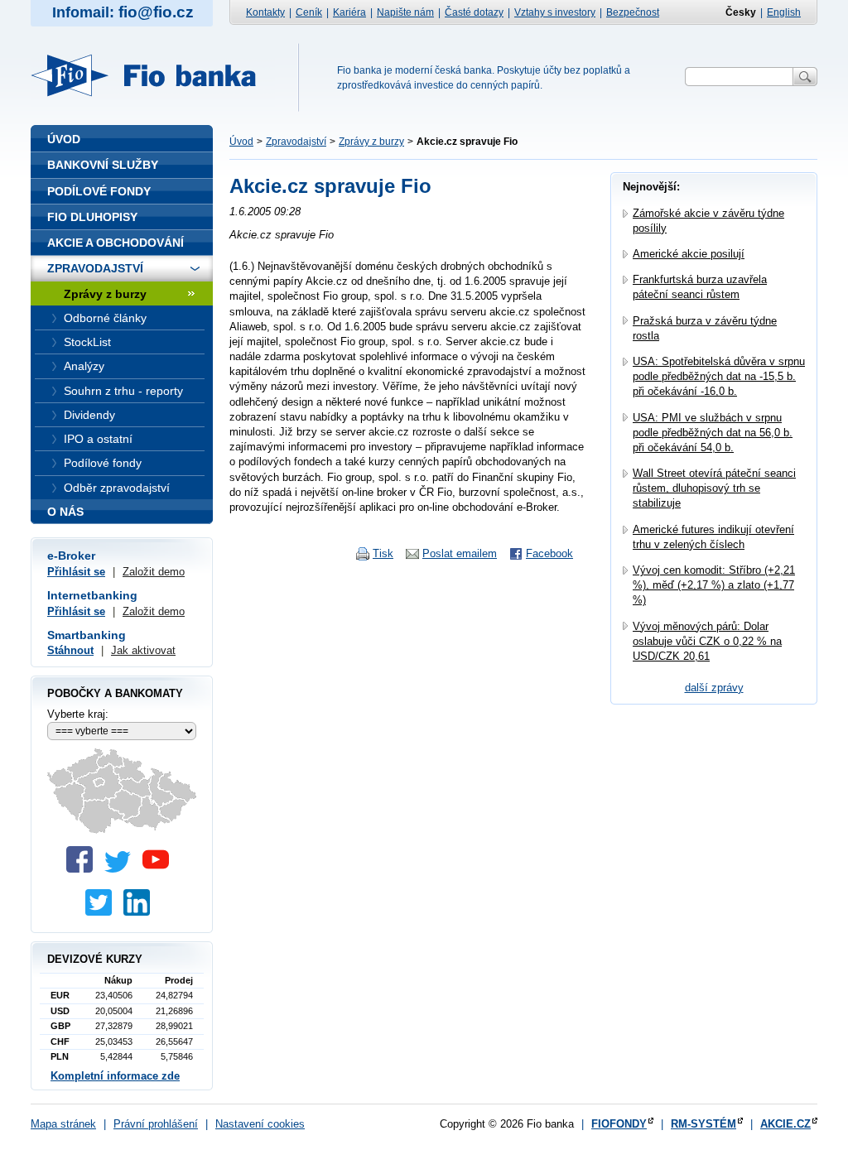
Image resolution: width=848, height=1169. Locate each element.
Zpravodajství (296, 141)
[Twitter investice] (102, 912)
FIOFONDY (619, 1124)
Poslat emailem (459, 553)
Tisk (383, 553)
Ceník (309, 12)
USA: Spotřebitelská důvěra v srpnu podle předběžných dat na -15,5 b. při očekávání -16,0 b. (719, 376)
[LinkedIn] (140, 912)
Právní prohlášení (155, 1124)
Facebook (549, 553)
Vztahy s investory (554, 12)
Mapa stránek (63, 1124)
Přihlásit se (76, 571)
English (784, 12)
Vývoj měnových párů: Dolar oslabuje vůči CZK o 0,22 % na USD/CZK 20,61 (707, 641)
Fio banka (153, 75)
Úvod (241, 141)
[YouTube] (159, 869)
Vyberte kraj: (77, 714)
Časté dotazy (474, 12)
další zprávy (714, 687)
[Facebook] (83, 869)
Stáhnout (70, 650)
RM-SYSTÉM (703, 1124)
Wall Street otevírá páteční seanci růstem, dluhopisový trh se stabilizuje (714, 488)
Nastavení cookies (260, 1124)
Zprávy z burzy (371, 141)
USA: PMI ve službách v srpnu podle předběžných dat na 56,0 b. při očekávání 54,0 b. (713, 432)
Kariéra (349, 12)
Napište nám (405, 12)
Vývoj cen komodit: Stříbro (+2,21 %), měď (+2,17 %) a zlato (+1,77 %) (714, 585)
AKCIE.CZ (785, 1124)
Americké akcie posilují (688, 254)
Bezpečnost (632, 12)
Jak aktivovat (143, 650)
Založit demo (154, 571)
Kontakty (265, 12)
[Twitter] (121, 869)
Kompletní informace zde (115, 1076)
